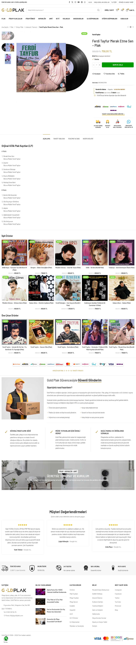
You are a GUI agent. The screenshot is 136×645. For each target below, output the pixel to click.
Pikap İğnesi (74, 602)
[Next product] (133, 27)
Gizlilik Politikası (97, 594)
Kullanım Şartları (97, 602)
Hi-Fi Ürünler (74, 618)
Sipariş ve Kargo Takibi (99, 622)
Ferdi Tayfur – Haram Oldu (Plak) (41, 347)
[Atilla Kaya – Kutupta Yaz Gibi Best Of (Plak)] (14, 252)
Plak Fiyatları (74, 594)
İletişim (94, 626)
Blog (116, 610)
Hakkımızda (96, 614)
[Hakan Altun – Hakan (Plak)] (121, 288)
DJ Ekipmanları (74, 622)
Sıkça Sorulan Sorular (99, 618)
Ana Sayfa (5, 27)
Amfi (71, 614)
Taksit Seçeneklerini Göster (112, 114)
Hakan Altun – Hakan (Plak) (122, 303)
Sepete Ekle (118, 65)
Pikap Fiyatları (74, 598)
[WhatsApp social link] (84, 2)
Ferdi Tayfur (96, 34)
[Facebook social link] (69, 2)
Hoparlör (72, 610)
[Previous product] (128, 27)
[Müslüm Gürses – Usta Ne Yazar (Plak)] (68, 252)
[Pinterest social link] (81, 2)
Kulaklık (72, 606)
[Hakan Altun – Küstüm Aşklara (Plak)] (41, 288)
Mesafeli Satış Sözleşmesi (100, 590)
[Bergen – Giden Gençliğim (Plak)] (41, 252)
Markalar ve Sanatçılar (77, 626)
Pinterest (118, 606)
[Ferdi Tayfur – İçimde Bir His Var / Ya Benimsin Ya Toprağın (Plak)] (14, 332)
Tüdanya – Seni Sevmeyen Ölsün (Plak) (121, 267)
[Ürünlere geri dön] (130, 27)
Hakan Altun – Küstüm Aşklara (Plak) (41, 303)
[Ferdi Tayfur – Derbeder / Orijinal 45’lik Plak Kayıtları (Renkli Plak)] (95, 332)
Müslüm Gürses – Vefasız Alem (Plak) (14, 303)
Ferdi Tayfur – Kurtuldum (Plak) (68, 347)
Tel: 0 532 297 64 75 (10, 612)
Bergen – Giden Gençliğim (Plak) (41, 267)
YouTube (118, 602)
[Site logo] (13, 10)
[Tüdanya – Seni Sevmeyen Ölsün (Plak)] (121, 252)
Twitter (117, 598)
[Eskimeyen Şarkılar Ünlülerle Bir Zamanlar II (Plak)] (95, 288)
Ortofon (72, 590)
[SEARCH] (98, 10)
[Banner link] (68, 475)
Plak (11, 27)
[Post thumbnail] (40, 592)
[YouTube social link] (78, 2)
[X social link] (72, 2)
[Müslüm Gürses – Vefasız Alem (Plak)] (14, 288)
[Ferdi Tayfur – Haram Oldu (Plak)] (41, 332)
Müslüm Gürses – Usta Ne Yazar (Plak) (68, 267)
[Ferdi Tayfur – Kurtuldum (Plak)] (68, 332)
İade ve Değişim (97, 610)
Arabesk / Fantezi (31, 27)
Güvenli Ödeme (97, 598)
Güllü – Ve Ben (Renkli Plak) (95, 267)
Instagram (118, 590)
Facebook (118, 594)
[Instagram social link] (75, 2)
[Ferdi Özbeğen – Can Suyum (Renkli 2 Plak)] (68, 288)
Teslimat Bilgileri (97, 606)
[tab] (46, 137)
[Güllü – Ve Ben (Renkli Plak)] (95, 252)
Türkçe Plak (19, 27)
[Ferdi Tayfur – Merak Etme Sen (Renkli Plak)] (121, 332)
